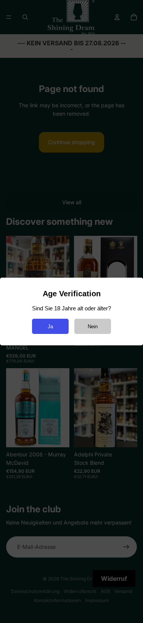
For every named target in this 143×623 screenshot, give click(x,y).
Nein (93, 326)
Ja (50, 326)
